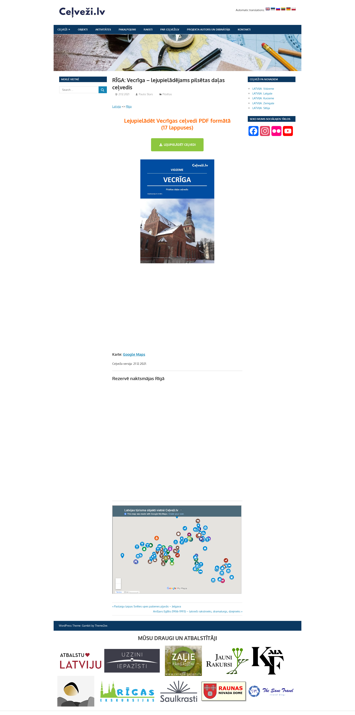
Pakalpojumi (127, 29)
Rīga (129, 106)
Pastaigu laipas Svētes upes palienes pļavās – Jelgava (147, 606)
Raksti (148, 29)
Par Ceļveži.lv (169, 29)
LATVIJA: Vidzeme (263, 88)
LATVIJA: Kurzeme (263, 98)
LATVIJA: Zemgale (263, 103)
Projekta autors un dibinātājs (208, 29)
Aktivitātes (103, 29)
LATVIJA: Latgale (262, 93)
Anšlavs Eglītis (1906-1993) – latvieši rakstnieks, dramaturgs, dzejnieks (196, 611)
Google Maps (134, 354)
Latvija (116, 106)
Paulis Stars (146, 94)
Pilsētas (167, 94)
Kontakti (244, 29)
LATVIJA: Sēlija (261, 108)
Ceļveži (62, 29)
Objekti (83, 29)
